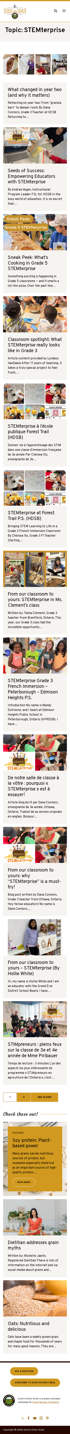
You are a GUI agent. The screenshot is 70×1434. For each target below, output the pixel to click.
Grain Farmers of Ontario (45, 1402)
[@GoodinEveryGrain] (41, 1418)
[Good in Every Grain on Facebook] (28, 1418)
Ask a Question (24, 1371)
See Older (44, 1097)
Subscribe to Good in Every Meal (35, 1382)
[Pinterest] (47, 1418)
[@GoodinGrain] (22, 1418)
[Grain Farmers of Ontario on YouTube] (34, 1418)
